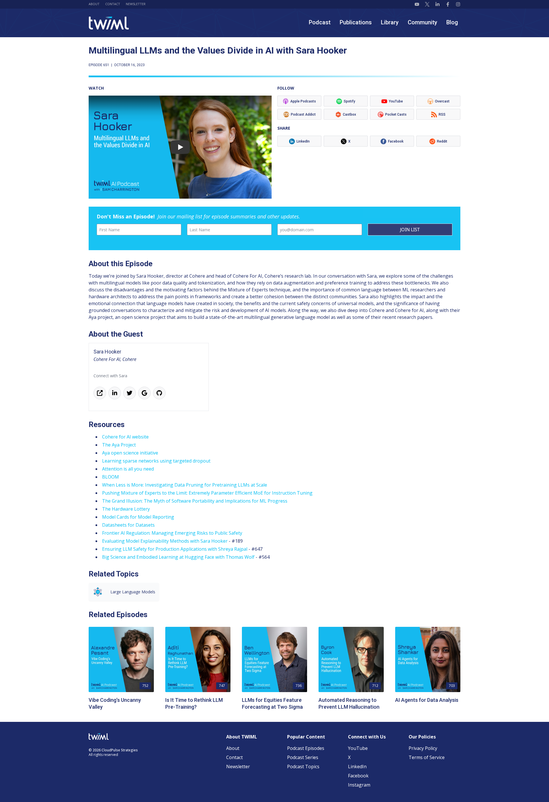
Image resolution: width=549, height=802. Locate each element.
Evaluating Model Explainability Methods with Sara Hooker (165, 541)
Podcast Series (302, 757)
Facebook (358, 776)
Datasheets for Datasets (128, 525)
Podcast (320, 22)
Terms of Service (427, 757)
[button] (180, 147)
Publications (356, 22)
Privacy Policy (423, 748)
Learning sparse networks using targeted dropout (156, 461)
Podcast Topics (303, 766)
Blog (452, 22)
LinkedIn (357, 766)
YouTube (358, 748)
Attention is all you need (128, 469)
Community (422, 22)
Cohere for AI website (125, 437)
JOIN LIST (410, 229)
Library (390, 22)
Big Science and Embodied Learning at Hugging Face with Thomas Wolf (178, 557)
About (94, 4)
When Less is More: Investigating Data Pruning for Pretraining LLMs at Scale (184, 485)
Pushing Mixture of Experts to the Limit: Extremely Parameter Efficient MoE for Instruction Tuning (207, 493)
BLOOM (110, 477)
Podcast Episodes (305, 748)
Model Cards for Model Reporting (138, 517)
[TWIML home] (109, 23)
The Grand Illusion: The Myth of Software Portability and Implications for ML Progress (194, 501)
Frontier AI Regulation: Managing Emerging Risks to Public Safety (172, 533)
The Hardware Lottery (126, 509)
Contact (112, 4)
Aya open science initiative (130, 453)
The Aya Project (119, 445)
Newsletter (136, 4)
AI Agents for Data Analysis (426, 700)
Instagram (359, 785)
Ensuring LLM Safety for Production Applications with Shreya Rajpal (174, 549)
